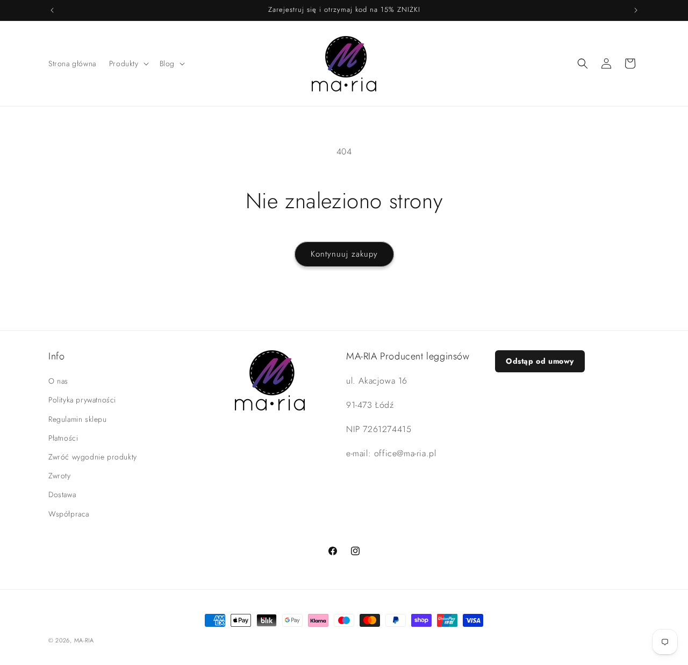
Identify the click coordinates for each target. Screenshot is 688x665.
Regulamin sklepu (77, 419)
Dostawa (62, 494)
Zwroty (59, 475)
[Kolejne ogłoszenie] (636, 10)
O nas (58, 381)
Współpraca (68, 513)
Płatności (63, 438)
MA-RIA (84, 640)
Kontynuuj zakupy (344, 254)
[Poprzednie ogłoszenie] (52, 10)
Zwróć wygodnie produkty (92, 456)
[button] (128, 63)
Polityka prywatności (82, 399)
